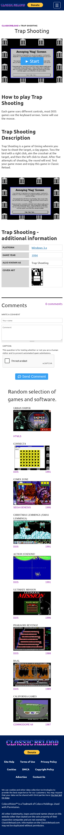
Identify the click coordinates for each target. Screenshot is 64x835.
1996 (48, 617)
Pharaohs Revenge (25, 625)
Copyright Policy (44, 769)
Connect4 (19, 444)
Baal (16, 661)
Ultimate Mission (24, 589)
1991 (48, 471)
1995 (48, 507)
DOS (15, 471)
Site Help (9, 761)
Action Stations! (24, 554)
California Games (25, 696)
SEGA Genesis (22, 507)
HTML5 (17, 436)
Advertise (21, 776)
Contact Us (39, 776)
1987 (48, 724)
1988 (48, 653)
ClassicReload (10, 25)
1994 (35, 255)
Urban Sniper (22, 408)
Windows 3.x (39, 247)
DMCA (25, 769)
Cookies (11, 769)
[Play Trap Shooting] (32, 82)
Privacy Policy (49, 761)
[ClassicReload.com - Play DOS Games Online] (13, 5)
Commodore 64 (23, 724)
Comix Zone (20, 479)
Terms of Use (27, 761)
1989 (48, 689)
